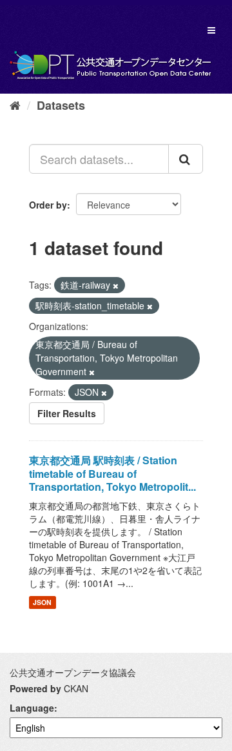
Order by (48, 204)
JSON (42, 602)
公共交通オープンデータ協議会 (73, 672)
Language (32, 707)
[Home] (15, 104)
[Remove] (116, 285)
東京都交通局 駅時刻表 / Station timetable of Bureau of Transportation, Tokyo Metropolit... (112, 474)
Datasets (61, 105)
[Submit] (185, 159)
